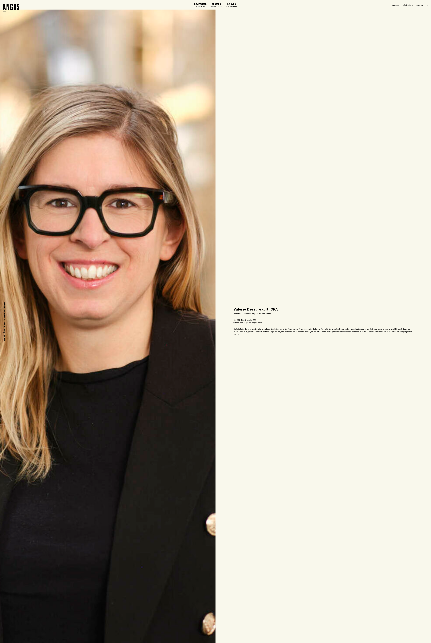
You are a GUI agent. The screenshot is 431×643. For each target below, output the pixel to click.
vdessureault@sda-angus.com (247, 323)
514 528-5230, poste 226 (244, 320)
